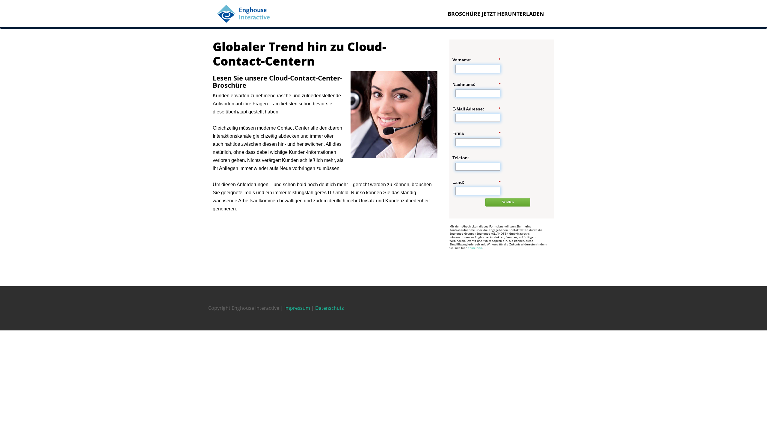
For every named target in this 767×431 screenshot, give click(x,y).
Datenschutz (329, 308)
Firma (476, 133)
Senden (508, 202)
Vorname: (476, 59)
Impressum (297, 308)
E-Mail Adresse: (476, 109)
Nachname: (476, 84)
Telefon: (460, 157)
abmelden (475, 248)
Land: (476, 182)
